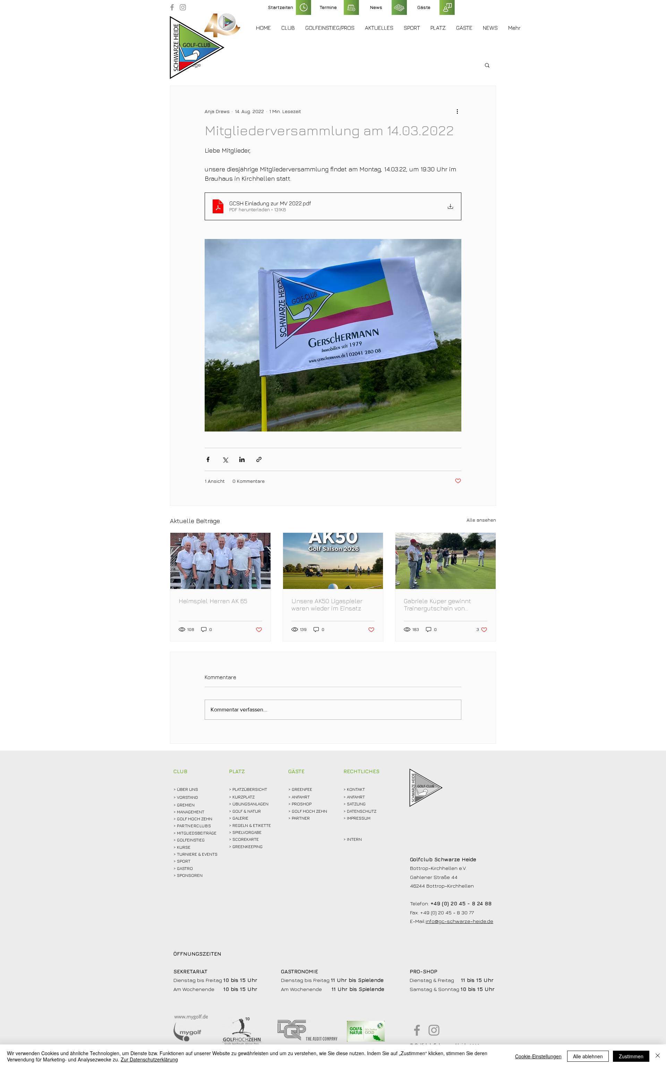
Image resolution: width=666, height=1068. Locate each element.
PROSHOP (301, 803)
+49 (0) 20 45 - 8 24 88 (461, 903)
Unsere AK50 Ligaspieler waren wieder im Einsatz (326, 604)
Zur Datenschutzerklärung (149, 1059)
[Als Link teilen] (259, 459)
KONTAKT (356, 789)
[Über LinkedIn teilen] (242, 459)
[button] (288, 28)
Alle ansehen (481, 520)
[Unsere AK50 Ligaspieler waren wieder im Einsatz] (333, 561)
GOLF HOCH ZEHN (309, 811)
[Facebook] (172, 7)
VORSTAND (187, 797)
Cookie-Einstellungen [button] (538, 1056)
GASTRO (185, 868)
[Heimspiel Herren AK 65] (220, 561)
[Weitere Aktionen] (457, 111)
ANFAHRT (301, 797)
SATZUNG (356, 803)
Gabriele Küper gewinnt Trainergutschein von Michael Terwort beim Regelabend (437, 604)
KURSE (183, 847)
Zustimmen (631, 1056)
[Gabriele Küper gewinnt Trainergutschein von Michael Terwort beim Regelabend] (445, 561)
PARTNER (301, 818)
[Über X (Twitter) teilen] (225, 459)
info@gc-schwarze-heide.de (459, 921)
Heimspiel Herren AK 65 (213, 601)
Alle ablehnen (588, 1056)
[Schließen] (658, 1056)
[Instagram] (183, 7)
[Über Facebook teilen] (208, 459)
